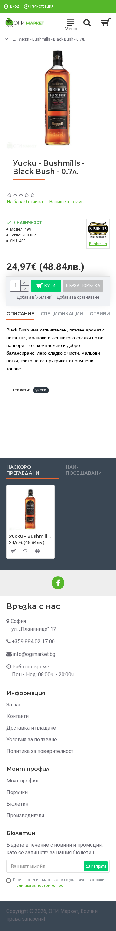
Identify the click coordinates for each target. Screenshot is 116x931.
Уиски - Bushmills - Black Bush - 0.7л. (30, 536)
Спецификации (62, 314)
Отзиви (100, 314)
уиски (40, 390)
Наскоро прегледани (22, 470)
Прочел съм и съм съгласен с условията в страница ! (61, 883)
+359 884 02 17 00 (33, 641)
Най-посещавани (84, 470)
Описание (20, 314)
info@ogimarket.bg (34, 654)
